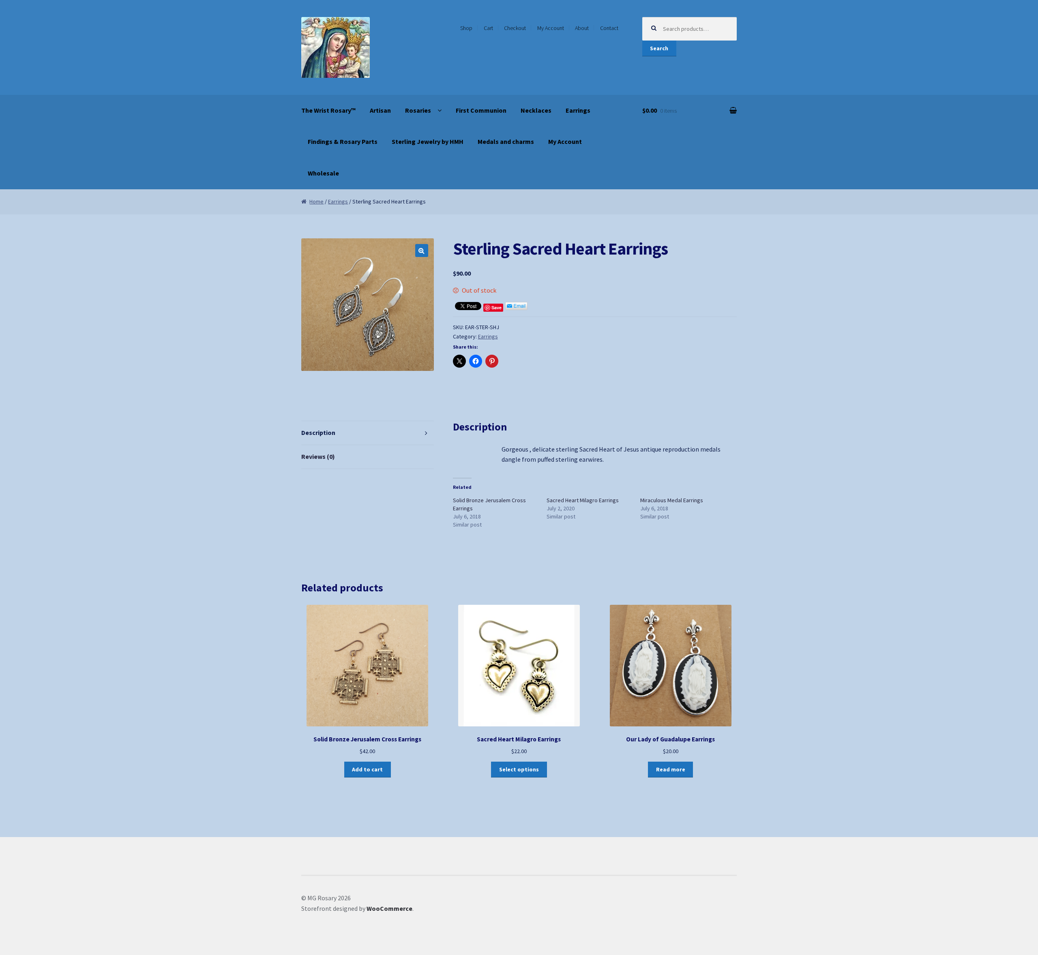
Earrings (578, 110)
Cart (488, 28)
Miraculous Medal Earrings (671, 500)
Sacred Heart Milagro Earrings (583, 500)
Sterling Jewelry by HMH (427, 141)
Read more (670, 769)
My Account (550, 28)
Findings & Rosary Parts (342, 141)
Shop (466, 28)
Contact (609, 28)
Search (659, 48)
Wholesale (323, 173)
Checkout (515, 28)
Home (316, 201)
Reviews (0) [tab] (318, 456)
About (582, 28)
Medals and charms (506, 141)
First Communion (481, 110)
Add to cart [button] (367, 769)
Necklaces (536, 110)
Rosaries (418, 110)
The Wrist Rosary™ (328, 110)
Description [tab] (318, 432)
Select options (519, 769)
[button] (421, 250)
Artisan (380, 110)
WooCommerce (389, 908)
